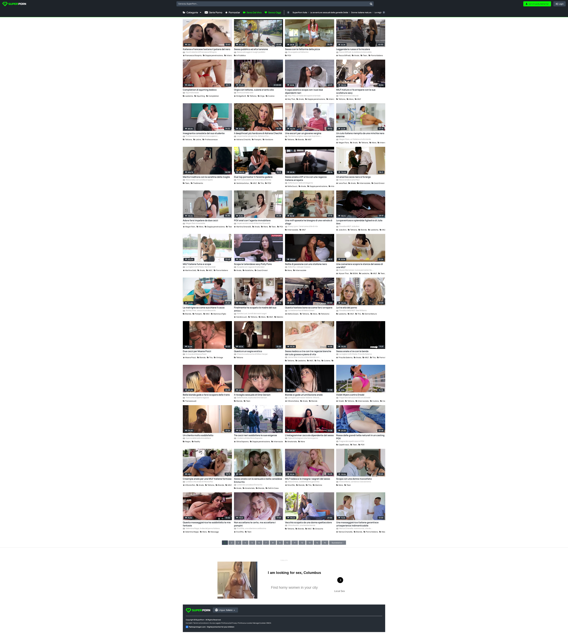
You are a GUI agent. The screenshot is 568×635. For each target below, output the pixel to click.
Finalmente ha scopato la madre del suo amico (255, 309)
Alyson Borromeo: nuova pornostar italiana (356, 270)
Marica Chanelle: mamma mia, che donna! (356, 529)
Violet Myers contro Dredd (350, 394)
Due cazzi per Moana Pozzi (197, 351)
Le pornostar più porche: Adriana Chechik (254, 136)
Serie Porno (215, 12)
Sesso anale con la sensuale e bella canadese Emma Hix (258, 480)
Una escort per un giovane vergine (303, 133)
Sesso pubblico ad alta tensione (251, 49)
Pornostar (234, 12)
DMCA (269, 623)
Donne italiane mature (361, 12)
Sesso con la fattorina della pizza (302, 49)
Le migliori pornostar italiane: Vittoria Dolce (305, 398)
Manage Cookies (259, 623)
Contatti (189, 623)
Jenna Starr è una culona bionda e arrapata (305, 357)
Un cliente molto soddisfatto (198, 435)
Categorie (192, 12)
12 (302, 542)
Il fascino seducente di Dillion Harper (252, 354)
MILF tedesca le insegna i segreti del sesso (307, 478)
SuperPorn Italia (300, 12)
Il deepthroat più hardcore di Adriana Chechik (258, 133)
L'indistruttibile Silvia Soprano (249, 438)
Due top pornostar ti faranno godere (253, 176)
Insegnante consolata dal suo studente (204, 133)
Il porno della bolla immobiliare (198, 438)
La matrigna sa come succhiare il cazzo (204, 307)
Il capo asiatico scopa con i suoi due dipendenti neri (304, 91)
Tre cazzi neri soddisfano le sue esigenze (255, 435)
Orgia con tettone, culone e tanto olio (254, 89)
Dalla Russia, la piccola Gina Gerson (252, 398)
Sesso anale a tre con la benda (352, 351)
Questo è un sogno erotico (248, 351)
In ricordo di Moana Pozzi (195, 354)
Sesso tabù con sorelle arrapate (199, 180)
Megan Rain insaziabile (195, 223)
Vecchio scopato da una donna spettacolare (308, 522)
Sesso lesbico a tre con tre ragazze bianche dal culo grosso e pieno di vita (308, 353)
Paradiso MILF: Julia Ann (349, 227)
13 (309, 542)
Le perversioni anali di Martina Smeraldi (253, 223)
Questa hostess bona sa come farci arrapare (308, 307)
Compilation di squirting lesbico (200, 89)
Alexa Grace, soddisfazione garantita (303, 482)
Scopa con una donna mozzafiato (354, 478)
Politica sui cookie (245, 623)
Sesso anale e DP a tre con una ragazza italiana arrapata (306, 178)
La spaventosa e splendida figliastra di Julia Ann (359, 222)
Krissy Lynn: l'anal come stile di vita (303, 227)
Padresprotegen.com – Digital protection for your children (211, 627)
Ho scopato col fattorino (298, 52)
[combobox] (275, 3)
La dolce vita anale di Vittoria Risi (199, 482)
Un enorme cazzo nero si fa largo (353, 176)
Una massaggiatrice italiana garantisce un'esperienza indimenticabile (357, 524)
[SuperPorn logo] (14, 4)
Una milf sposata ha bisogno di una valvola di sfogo (308, 222)
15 (325, 542)
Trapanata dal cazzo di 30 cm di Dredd (354, 398)
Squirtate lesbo (192, 93)
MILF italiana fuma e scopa (197, 264)
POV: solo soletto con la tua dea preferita (254, 180)
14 (317, 542)
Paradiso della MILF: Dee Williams (353, 311)
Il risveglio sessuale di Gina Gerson (252, 394)
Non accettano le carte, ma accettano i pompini (255, 524)
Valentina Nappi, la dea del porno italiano (202, 529)
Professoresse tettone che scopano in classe (202, 136)
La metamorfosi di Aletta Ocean (301, 311)
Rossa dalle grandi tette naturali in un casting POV (360, 437)
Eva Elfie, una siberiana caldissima (251, 529)
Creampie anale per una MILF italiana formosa (207, 478)
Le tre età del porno (346, 307)
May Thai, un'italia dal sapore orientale (304, 96)
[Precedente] (288, 12)
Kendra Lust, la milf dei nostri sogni (252, 314)
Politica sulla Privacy (229, 623)
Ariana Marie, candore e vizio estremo (355, 482)
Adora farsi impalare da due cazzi (200, 220)
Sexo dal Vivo (254, 12)
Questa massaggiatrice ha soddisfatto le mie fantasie (207, 524)
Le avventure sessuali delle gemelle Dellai (329, 12)
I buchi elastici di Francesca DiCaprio (201, 52)
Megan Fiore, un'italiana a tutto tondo (355, 139)
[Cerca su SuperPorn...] (371, 3)
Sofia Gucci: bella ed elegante (300, 183)
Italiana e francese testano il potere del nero (206, 49)
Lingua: (226, 610)
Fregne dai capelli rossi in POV (351, 441)
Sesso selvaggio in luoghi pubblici (251, 52)
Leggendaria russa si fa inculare (353, 49)
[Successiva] (384, 12)
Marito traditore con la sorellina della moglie (206, 176)
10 (287, 542)
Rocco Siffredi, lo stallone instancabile (355, 52)
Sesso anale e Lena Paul (349, 180)
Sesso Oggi (274, 12)
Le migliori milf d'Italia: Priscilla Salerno (355, 354)
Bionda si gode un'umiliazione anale (304, 394)
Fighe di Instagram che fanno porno (303, 438)
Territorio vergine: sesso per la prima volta (305, 136)
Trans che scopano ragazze (197, 398)
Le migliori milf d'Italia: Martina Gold (200, 267)
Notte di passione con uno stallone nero (306, 264)
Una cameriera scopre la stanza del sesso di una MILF (359, 266)
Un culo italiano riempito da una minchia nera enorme (360, 135)
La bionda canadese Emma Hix (249, 485)
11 (294, 542)
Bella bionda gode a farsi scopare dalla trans (206, 394)
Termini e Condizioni (201, 623)
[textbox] (272, 3)
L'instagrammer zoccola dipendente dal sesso (309, 435)
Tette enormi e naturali (348, 96)
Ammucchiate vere (245, 93)
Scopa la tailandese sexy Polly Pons (253, 264)
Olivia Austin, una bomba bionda (301, 525)
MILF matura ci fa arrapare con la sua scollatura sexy (355, 91)
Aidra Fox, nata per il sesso (299, 267)
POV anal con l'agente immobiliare (252, 220)
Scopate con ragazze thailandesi (250, 267)
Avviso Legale (215, 623)
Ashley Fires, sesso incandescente (200, 311)
